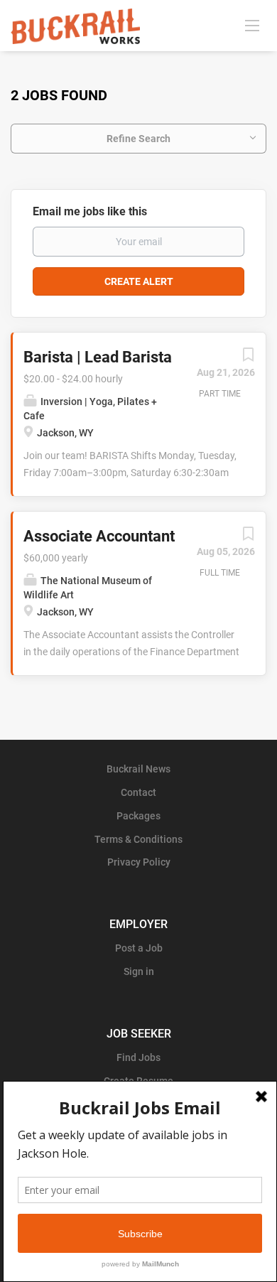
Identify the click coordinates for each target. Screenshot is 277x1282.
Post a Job (139, 948)
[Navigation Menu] (252, 25)
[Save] (248, 358)
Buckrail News (138, 769)
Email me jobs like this (90, 211)
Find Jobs (138, 1057)
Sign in (139, 971)
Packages (138, 816)
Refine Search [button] (138, 138)
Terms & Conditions (138, 839)
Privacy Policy (138, 862)
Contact (138, 792)
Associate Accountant (99, 536)
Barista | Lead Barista (97, 357)
